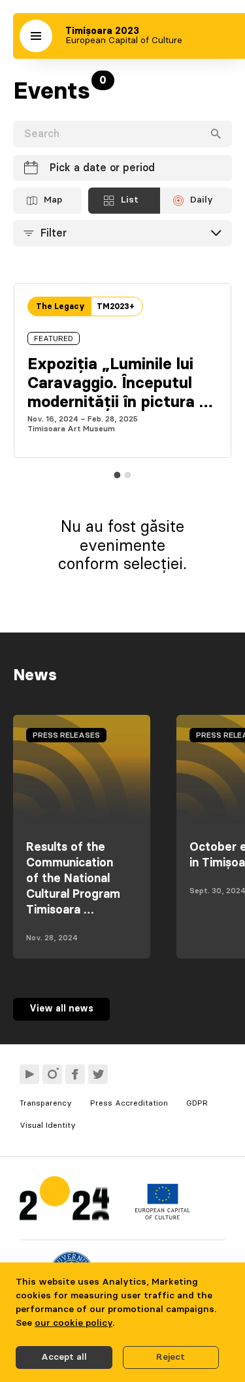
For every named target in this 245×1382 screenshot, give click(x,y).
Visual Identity (48, 1125)
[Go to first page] (64, 1201)
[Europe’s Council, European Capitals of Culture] (162, 1216)
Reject (170, 1357)
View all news (61, 1008)
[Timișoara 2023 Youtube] (29, 1074)
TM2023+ (116, 306)
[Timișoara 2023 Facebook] (75, 1074)
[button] (36, 36)
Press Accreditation (129, 1103)
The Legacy (60, 306)
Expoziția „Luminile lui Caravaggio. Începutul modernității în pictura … (119, 383)
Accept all (64, 1357)
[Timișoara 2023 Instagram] (52, 1074)
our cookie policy (73, 1323)
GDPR (197, 1103)
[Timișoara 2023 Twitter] (98, 1074)
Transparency (46, 1103)
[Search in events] (215, 134)
